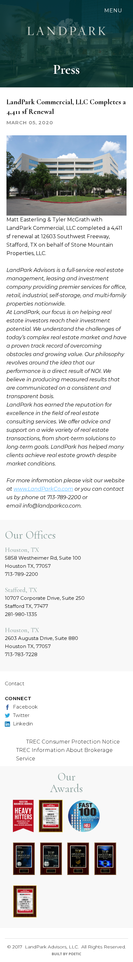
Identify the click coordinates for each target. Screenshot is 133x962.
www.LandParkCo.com (43, 489)
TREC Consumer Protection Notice (73, 742)
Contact (14, 683)
